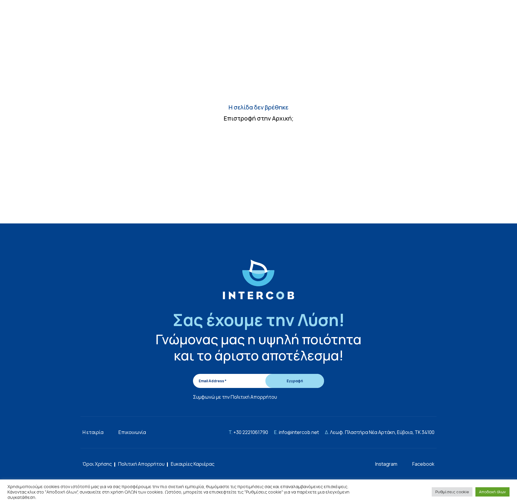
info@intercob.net (299, 432)
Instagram (386, 464)
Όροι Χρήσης (97, 464)
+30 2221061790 (250, 432)
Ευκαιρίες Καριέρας (193, 464)
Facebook (423, 464)
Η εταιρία (93, 432)
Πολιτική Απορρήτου (254, 397)
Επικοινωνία (132, 432)
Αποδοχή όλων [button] (492, 491)
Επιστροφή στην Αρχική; (259, 118)
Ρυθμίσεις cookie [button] (452, 491)
